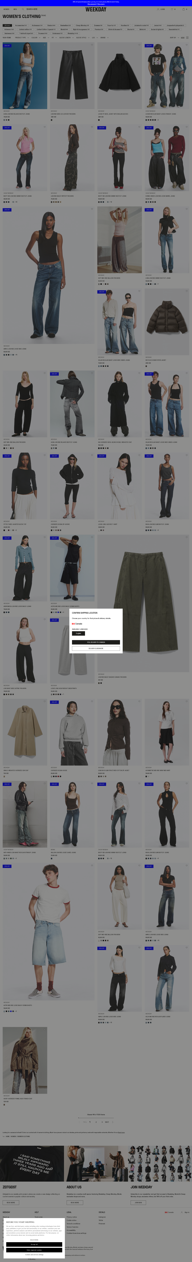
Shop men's (100, 4)
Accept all (34, 1244)
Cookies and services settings (34, 1254)
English (78, 633)
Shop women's (92, 4)
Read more (34, 1240)
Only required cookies (34, 1250)
